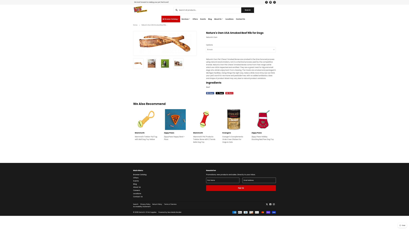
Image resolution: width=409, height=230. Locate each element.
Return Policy (157, 204)
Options (209, 45)
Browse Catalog (171, 19)
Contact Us (240, 19)
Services (185, 19)
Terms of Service (170, 204)
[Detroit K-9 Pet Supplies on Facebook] (270, 204)
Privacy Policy (145, 204)
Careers (136, 190)
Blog (210, 19)
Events (203, 19)
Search (249, 10)
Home (135, 25)
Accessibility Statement (142, 207)
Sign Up (241, 188)
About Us (218, 19)
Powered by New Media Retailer (169, 212)
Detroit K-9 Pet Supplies (147, 212)
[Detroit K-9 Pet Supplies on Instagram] (274, 204)
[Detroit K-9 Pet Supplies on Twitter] (267, 204)
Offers (195, 19)
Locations (229, 19)
